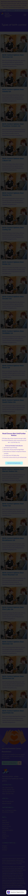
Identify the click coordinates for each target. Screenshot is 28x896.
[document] (14, 448)
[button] (26, 431)
